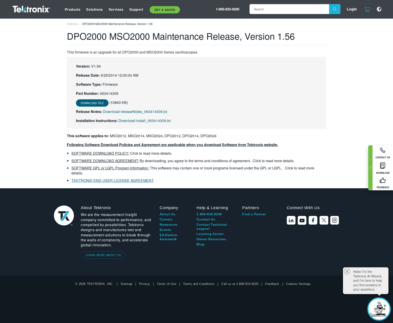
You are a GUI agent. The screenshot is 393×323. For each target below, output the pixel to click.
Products (73, 9)
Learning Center (210, 234)
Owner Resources (211, 239)
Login (352, 9)
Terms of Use (166, 284)
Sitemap (126, 284)
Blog (200, 244)
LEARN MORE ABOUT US (103, 255)
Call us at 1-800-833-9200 (239, 284)
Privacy (144, 284)
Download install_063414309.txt (144, 120)
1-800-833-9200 (227, 9)
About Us (167, 214)
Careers (166, 219)
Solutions (94, 9)
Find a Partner (254, 214)
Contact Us (205, 219)
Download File (92, 103)
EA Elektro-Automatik (169, 237)
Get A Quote (164, 10)
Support (136, 9)
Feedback (272, 284)
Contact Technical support (211, 226)
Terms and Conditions (198, 284)
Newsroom (168, 224)
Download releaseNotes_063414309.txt (135, 111)
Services (116, 9)
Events (165, 230)
